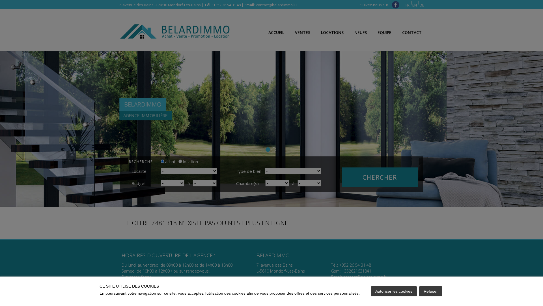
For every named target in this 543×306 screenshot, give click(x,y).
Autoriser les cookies (393, 291)
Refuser (431, 291)
